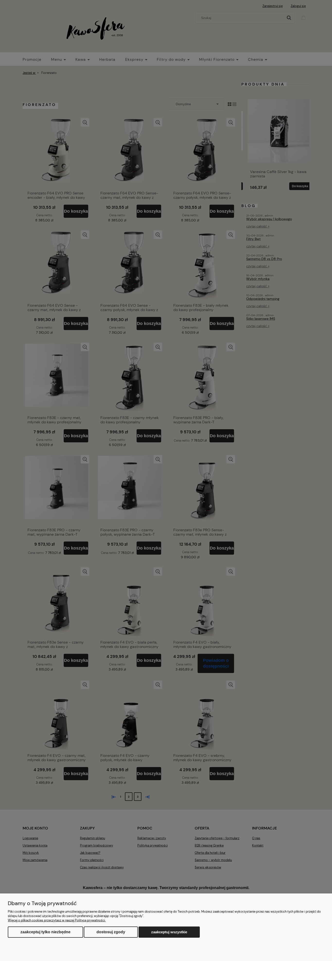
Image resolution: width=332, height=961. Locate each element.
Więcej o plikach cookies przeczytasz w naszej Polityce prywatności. (57, 920)
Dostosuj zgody (110, 932)
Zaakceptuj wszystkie (169, 932)
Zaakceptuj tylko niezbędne (45, 932)
